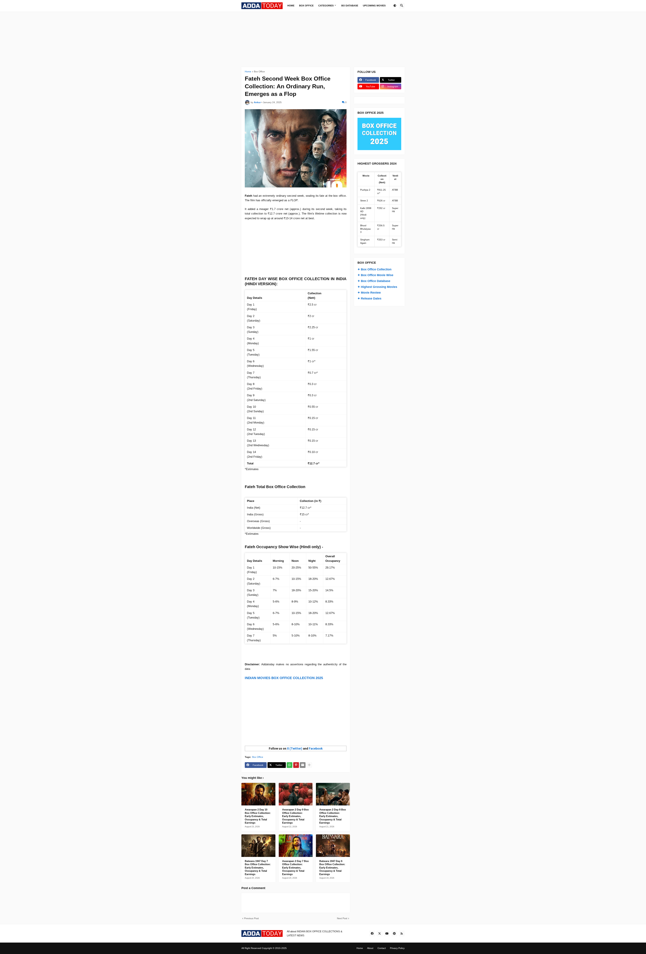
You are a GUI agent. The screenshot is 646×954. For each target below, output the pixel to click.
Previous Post (251, 918)
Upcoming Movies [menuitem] (374, 5)
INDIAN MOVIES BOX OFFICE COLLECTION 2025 (284, 678)
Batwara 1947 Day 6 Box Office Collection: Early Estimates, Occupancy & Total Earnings (332, 868)
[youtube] (387, 933)
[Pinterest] (296, 765)
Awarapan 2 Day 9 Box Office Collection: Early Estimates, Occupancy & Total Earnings (295, 816)
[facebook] (372, 933)
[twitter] (379, 933)
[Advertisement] (323, 39)
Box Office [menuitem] (306, 5)
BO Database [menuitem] (349, 5)
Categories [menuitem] (326, 5)
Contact (382, 948)
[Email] (303, 765)
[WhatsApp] (289, 765)
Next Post (342, 918)
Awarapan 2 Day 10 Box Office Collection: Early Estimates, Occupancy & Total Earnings (258, 816)
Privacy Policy (397, 948)
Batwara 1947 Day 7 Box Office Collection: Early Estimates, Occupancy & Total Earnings (258, 868)
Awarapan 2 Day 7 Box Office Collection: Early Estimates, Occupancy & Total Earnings (295, 868)
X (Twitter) (294, 748)
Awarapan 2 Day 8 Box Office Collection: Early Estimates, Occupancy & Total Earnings (332, 816)
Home (248, 71)
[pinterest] (394, 933)
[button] (395, 6)
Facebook (316, 748)
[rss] (402, 933)
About (370, 948)
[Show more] (309, 765)
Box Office (259, 71)
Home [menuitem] (290, 5)
